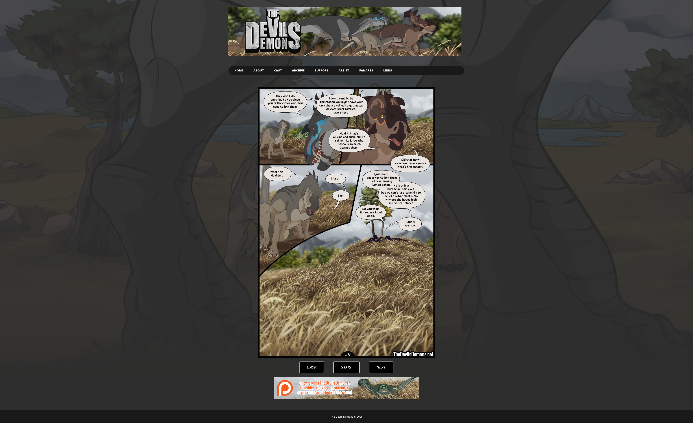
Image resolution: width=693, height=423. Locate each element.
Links (387, 70)
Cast (278, 70)
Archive (298, 70)
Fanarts (366, 70)
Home (238, 70)
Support (321, 70)
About (258, 70)
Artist (344, 70)
